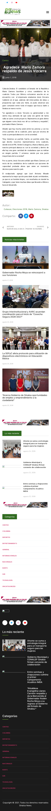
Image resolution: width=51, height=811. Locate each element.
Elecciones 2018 (20, 209)
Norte (5, 568)
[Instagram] (11, 2)
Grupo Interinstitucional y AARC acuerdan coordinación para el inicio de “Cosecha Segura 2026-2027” (23, 314)
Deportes (6, 537)
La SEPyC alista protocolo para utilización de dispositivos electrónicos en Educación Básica (25, 356)
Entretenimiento (9, 543)
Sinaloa (45, 209)
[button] (47, 12)
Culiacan (8, 209)
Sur (3, 574)
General (5, 549)
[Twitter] (7, 2)
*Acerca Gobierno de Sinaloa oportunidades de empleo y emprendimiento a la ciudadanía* (24, 397)
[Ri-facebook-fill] (2, 2)
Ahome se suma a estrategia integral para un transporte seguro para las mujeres (35, 443)
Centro (5, 60)
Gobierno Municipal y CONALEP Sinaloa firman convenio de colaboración (34, 465)
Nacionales (7, 561)
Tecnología (7, 580)
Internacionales (9, 555)
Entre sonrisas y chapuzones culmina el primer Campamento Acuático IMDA (35, 487)
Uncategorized (8, 586)
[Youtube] (16, 2)
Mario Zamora (34, 209)
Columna (6, 531)
